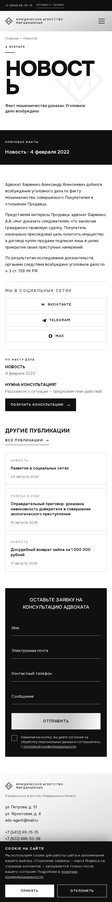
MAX (59, 336)
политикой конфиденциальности (49, 747)
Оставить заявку (50, 5)
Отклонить (82, 891)
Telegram (59, 320)
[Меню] (101, 21)
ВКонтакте (59, 304)
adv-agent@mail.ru (21, 820)
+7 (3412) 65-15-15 (18, 5)
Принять (29, 891)
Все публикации (27, 440)
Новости (30, 38)
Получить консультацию (40, 405)
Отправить (56, 721)
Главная (12, 38)
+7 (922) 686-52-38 (22, 838)
